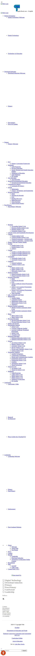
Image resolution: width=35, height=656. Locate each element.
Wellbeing (11, 165)
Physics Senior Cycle (17, 347)
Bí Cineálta (14, 176)
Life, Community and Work (16, 295)
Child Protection (16, 167)
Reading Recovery (16, 198)
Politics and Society (13, 323)
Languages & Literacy (14, 184)
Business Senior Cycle (17, 229)
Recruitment (11, 563)
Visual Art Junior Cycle (18, 370)
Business (10, 224)
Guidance (10, 261)
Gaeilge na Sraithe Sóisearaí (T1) (20, 252)
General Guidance (16, 263)
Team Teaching (15, 202)
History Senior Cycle (17, 269)
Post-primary (11, 122)
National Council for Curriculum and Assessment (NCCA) (17, 634)
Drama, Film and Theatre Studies (17, 242)
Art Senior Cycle (16, 368)
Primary (10, 106)
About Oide (14, 548)
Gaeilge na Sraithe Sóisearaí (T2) (20, 253)
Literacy (13, 248)
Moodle (10, 555)
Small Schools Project (17, 203)
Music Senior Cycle (17, 317)
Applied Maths (15, 298)
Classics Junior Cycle (17, 236)
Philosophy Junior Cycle (18, 271)
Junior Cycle (15, 327)
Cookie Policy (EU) (13, 569)
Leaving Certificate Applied (19, 328)
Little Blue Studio (19, 644)
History (10, 266)
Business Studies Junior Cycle (20, 228)
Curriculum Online (17, 638)
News (9, 551)
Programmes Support (14, 325)
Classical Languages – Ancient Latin (21, 239)
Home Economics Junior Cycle (20, 274)
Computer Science (16, 299)
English (10, 244)
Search (24, 650)
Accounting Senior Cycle (18, 226)
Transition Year (15, 334)
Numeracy (14, 304)
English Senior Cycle (17, 247)
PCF (9, 162)
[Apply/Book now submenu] (27, 11)
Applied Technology (17, 354)
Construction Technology (18, 355)
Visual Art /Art (12, 366)
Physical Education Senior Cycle (20, 322)
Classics (10, 234)
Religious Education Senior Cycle (21, 339)
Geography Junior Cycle (18, 258)
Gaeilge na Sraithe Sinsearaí (19, 255)
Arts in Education (18, 641)
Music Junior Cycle (17, 315)
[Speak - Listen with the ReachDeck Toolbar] (3, 653)
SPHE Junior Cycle (17, 376)
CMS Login (14, 567)
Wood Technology (16, 365)
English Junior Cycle (17, 245)
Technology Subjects (14, 352)
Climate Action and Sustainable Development (21, 232)
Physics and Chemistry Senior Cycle (21, 349)
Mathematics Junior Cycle (18, 301)
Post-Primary (8, 205)
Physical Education (16, 168)
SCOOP (13, 566)
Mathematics (15, 189)
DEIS (13, 194)
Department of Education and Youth (17, 630)
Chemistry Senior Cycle (18, 346)
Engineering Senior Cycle (18, 360)
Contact (10, 553)
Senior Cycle (15, 333)
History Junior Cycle (17, 268)
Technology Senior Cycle (18, 363)
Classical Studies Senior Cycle (20, 237)
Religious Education (13, 336)
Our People (14, 550)
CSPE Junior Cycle (17, 374)
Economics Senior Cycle (18, 231)
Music (9, 314)
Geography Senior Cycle (18, 260)
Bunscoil (10, 417)
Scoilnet (17, 627)
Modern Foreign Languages (16, 306)
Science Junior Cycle (17, 350)
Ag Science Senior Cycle (18, 342)
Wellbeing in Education (18, 173)
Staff (9, 564)
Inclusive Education (13, 192)
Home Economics (13, 272)
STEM (10, 187)
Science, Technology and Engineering (22, 190)
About (9, 545)
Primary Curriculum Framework (20, 163)
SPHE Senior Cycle (17, 378)
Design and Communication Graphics (22, 357)
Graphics (14, 362)
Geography (11, 256)
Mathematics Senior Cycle (18, 303)
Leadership (7, 455)
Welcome (14, 547)
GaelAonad (7, 382)
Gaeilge (10, 250)
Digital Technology (9, 16)
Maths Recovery (16, 200)
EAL (12, 197)
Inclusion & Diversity (17, 195)
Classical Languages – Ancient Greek (22, 240)
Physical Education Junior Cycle (20, 320)
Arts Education (12, 178)
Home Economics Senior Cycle (20, 275)
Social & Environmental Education (18, 181)
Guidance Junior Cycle (17, 264)
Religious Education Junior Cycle (21, 338)
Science (10, 341)
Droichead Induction (10, 71)
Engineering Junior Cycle (18, 358)
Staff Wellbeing (15, 174)
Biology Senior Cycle (17, 344)
